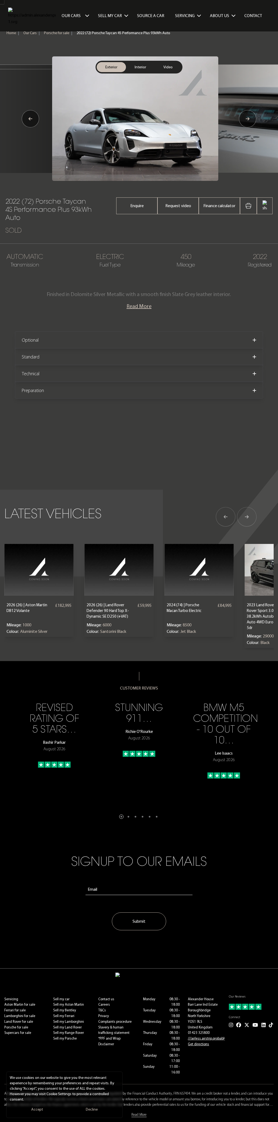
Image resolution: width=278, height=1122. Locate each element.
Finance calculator (219, 205)
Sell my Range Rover (68, 1033)
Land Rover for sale (18, 1022)
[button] (121, 817)
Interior (140, 67)
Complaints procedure (115, 1022)
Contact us (106, 999)
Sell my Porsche (65, 1038)
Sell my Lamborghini (68, 1022)
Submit (139, 921)
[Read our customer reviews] (251, 1007)
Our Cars (71, 15)
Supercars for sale (17, 1033)
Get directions (198, 1044)
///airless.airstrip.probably (207, 1038)
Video (168, 67)
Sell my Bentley (64, 1010)
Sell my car (61, 999)
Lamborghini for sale (19, 1016)
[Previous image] (30, 118)
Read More (139, 306)
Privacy (103, 1016)
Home (11, 33)
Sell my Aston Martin (68, 1004)
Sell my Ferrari (63, 1016)
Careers (104, 1004)
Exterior (111, 67)
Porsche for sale (56, 33)
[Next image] (247, 118)
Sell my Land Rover (67, 1027)
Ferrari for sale (15, 1010)
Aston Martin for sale (19, 1004)
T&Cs (102, 1010)
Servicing (11, 999)
